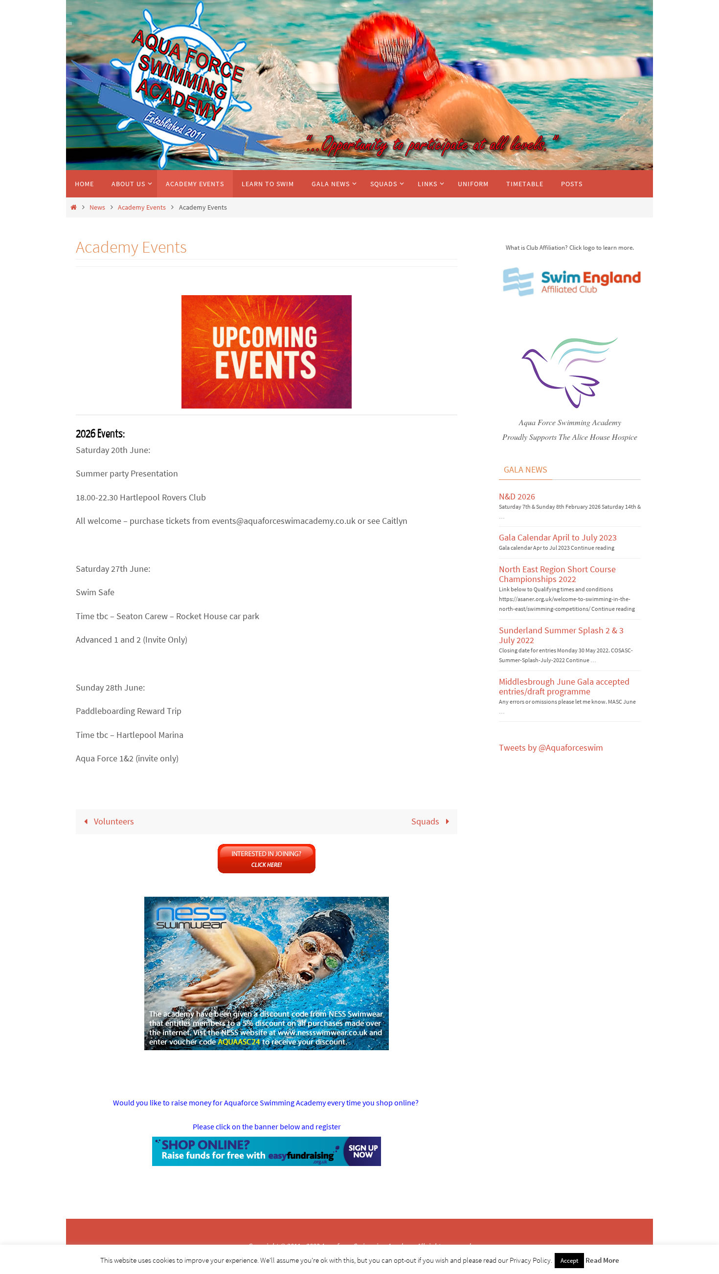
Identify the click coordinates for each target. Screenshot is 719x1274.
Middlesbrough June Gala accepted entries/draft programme (564, 686)
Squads (426, 821)
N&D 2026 (517, 496)
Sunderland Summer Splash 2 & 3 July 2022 (561, 635)
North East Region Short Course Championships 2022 (557, 573)
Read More (602, 1260)
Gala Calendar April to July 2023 (558, 537)
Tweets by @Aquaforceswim (551, 747)
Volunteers (113, 821)
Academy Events (142, 207)
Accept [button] (569, 1260)
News (97, 207)
